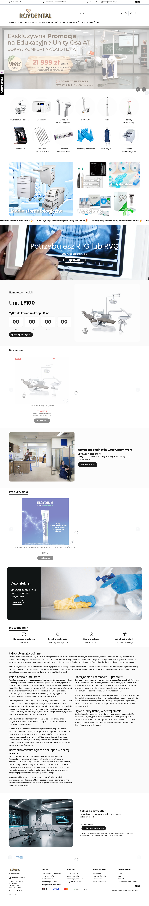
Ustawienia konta (99, 881)
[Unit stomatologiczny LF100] (42, 380)
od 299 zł (24, 642)
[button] (126, 13)
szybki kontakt (91, 642)
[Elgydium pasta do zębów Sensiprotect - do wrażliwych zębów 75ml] (45, 521)
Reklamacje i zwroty (49, 881)
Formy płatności (48, 876)
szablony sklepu (118, 890)
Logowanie (97, 873)
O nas (120, 873)
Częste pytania (73, 876)
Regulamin (104, 833)
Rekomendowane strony (127, 881)
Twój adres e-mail (86, 824)
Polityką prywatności (116, 835)
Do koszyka (41, 421)
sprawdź (74, 260)
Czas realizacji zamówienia (52, 873)
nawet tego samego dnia (57, 642)
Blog (119, 876)
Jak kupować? (72, 873)
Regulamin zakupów (74, 881)
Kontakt (121, 879)
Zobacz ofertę (88, 464)
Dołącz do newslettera (94, 828)
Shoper (136, 890)
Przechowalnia (98, 879)
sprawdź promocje (19, 334)
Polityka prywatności (75, 879)
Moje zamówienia (99, 876)
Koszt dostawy (47, 879)
